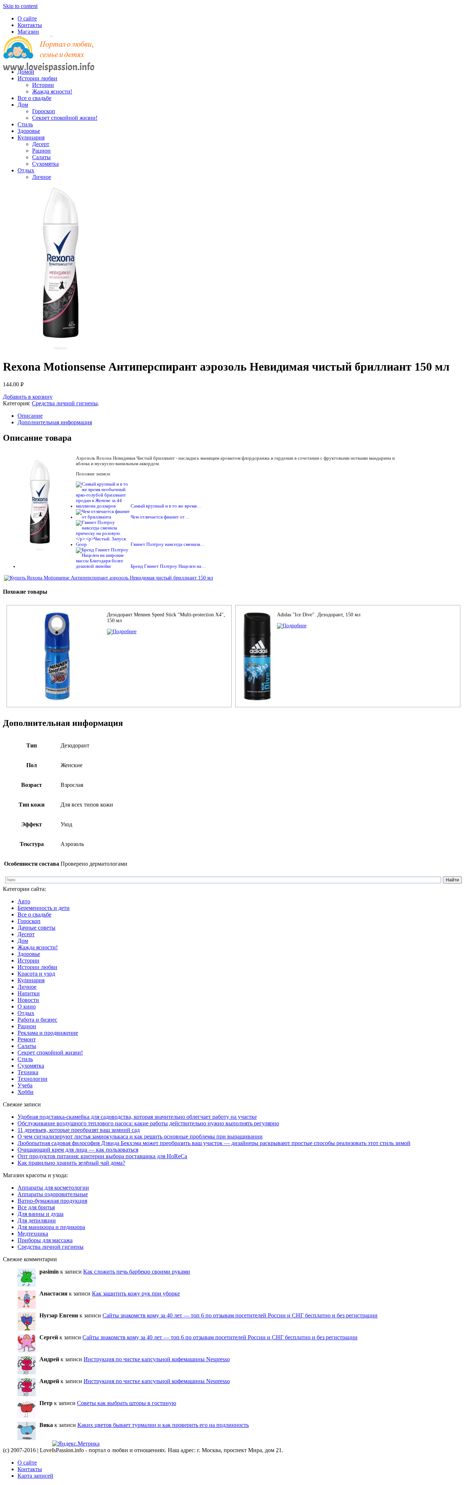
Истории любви (37, 78)
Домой (26, 72)
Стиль (25, 124)
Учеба (25, 1085)
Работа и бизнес (37, 1020)
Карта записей (35, 1476)
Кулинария (31, 137)
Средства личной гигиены (65, 403)
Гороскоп (43, 111)
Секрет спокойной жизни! (64, 118)
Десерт (40, 144)
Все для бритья (36, 1207)
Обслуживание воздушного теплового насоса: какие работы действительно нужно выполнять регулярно (148, 1123)
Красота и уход (36, 974)
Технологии (32, 1079)
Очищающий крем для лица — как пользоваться (78, 1150)
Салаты (41, 157)
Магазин (28, 31)
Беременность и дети (44, 908)
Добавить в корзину (28, 397)
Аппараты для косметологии (53, 1187)
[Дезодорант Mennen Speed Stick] (121, 631)
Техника (28, 1072)
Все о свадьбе (34, 98)
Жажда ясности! (52, 91)
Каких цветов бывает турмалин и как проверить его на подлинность (163, 1425)
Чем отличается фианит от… (160, 517)
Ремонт (27, 1039)
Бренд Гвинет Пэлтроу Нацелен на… (168, 566)
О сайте (27, 18)
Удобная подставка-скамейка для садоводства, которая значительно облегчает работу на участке (137, 1117)
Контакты (30, 25)
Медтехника (33, 1234)
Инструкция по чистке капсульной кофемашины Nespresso (157, 1359)
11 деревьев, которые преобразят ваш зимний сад (79, 1130)
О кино (27, 1006)
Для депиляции (37, 1220)
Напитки (29, 993)
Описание (30, 416)
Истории (43, 85)
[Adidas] (291, 625)
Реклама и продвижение (48, 1033)
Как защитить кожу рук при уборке (136, 1293)
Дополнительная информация (55, 422)
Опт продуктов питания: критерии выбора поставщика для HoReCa (102, 1156)
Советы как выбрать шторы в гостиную (126, 1403)
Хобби (26, 1092)
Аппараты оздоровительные (53, 1194)
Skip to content (20, 6)
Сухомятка (45, 164)
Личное (41, 177)
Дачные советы (36, 928)
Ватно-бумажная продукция (52, 1201)
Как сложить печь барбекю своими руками (136, 1271)
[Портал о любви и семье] (48, 59)
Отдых (26, 170)
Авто (24, 901)
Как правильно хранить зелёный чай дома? (71, 1163)
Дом (23, 105)
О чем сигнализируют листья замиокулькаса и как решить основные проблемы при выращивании (140, 1136)
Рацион (41, 151)
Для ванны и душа (40, 1214)
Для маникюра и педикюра (51, 1227)
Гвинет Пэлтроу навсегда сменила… (168, 544)
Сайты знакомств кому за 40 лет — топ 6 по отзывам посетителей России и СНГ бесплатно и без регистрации (240, 1315)
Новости (28, 1000)
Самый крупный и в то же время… (166, 506)
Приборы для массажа (45, 1240)
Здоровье (29, 131)
